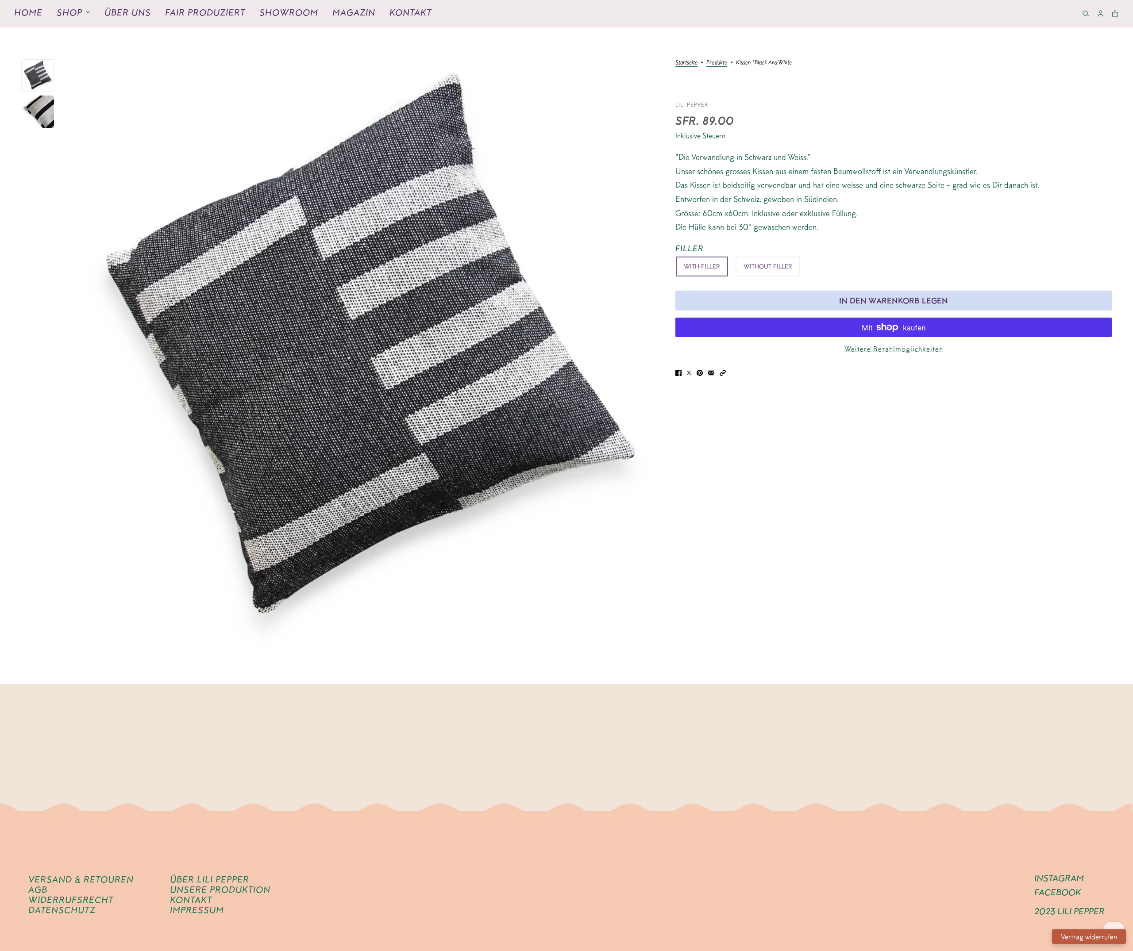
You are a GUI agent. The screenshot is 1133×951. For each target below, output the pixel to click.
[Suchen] (1086, 13)
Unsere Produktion (220, 889)
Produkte (716, 62)
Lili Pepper (692, 104)
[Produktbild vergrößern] (364, 355)
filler (689, 248)
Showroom (288, 12)
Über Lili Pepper (209, 879)
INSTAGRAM (1059, 878)
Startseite (686, 62)
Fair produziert (205, 12)
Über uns (127, 12)
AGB (37, 889)
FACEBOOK (1057, 892)
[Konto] (1100, 13)
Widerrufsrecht (70, 899)
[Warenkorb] (1115, 13)
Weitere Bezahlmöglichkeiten (893, 349)
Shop (69, 12)
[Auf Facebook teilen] (678, 372)
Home (28, 12)
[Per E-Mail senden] (711, 372)
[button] (722, 372)
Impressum (197, 910)
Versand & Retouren (81, 879)
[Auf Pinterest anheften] (699, 372)
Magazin (353, 12)
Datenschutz (62, 910)
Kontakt (410, 12)
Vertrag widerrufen (1089, 936)
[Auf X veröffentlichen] (689, 372)
